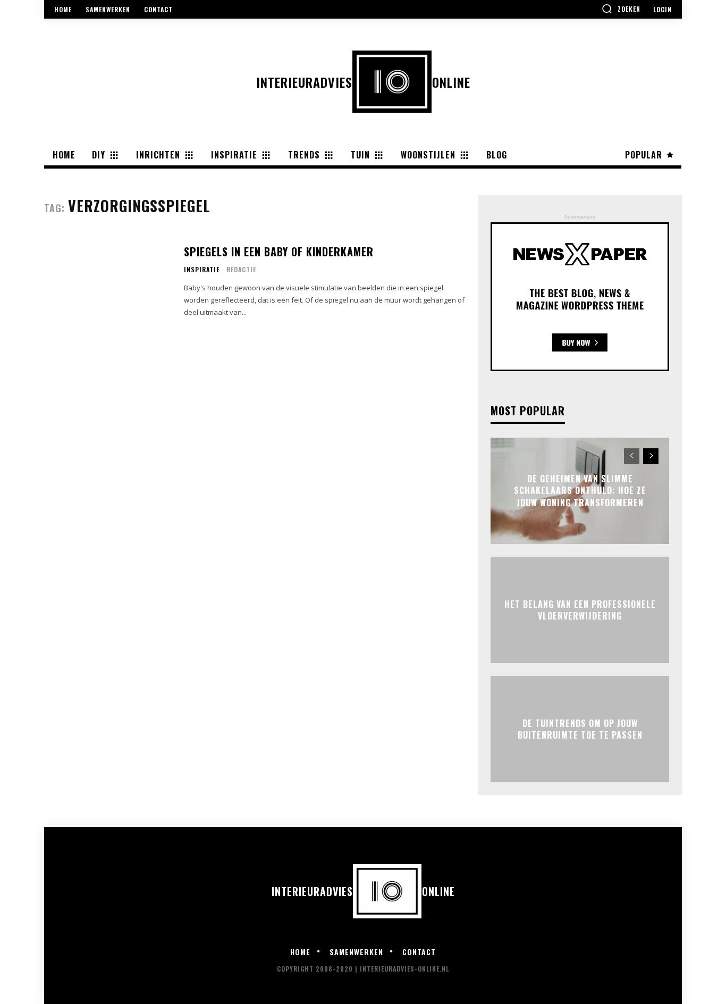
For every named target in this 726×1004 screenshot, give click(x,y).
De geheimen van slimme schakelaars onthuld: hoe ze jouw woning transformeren (580, 490)
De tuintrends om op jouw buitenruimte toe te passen (580, 728)
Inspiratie (202, 269)
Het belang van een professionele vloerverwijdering (580, 609)
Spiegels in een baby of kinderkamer (279, 252)
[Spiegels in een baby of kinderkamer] (107, 281)
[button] (621, 8)
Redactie (241, 269)
